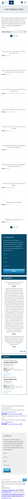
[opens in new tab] (14, 414)
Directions (6, 375)
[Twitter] (3, 414)
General (7, 149)
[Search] (25, 479)
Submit (14, 271)
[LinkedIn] (4, 414)
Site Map (3, 498)
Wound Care (8, 55)
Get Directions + (12, 412)
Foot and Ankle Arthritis (10, 111)
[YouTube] (6, 414)
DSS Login (9, 498)
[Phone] (22, 2)
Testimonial (7, 278)
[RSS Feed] (21, 414)
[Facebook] (1, 414)
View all (22, 351)
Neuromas (8, 168)
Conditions (8, 204)
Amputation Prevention (10, 187)
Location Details (7, 374)
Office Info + (4, 412)
